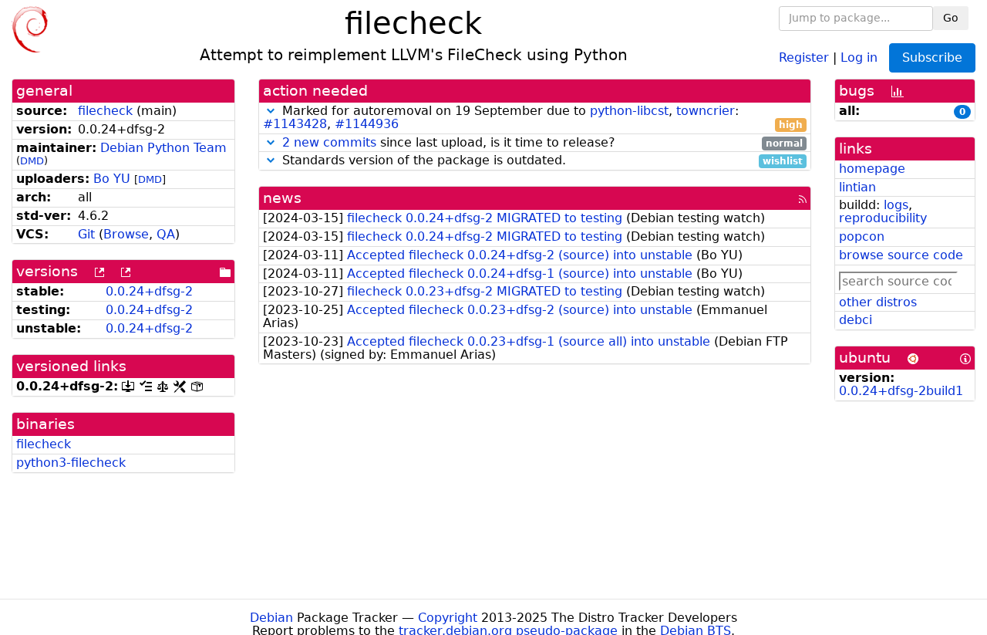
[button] (271, 110)
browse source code (901, 255)
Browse (126, 234)
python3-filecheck (71, 462)
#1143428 (295, 124)
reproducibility (883, 218)
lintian (857, 187)
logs (896, 205)
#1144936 (367, 124)
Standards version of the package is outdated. (540, 160)
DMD (32, 161)
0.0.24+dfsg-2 (149, 291)
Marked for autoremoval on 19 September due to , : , (533, 118)
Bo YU (111, 178)
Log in (859, 56)
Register (804, 56)
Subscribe (932, 57)
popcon (861, 236)
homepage (872, 168)
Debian (271, 617)
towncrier (705, 110)
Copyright (447, 617)
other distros (878, 302)
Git (86, 234)
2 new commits (329, 142)
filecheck (105, 110)
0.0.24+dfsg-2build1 (901, 390)
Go (950, 18)
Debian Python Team (163, 147)
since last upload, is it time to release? (542, 143)
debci (855, 319)
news (282, 198)
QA (166, 234)
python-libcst (629, 110)
